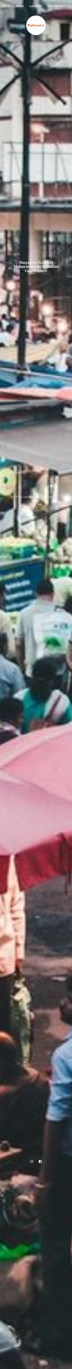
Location (36, 6)
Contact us (55, 6)
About (20, 6)
